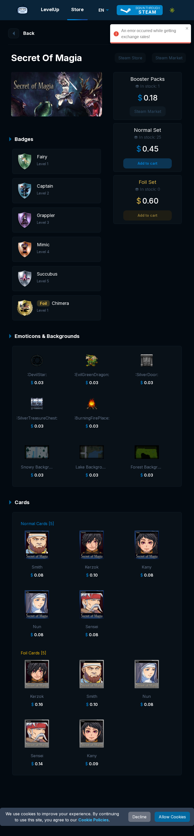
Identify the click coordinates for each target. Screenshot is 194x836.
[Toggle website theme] (172, 10)
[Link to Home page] (22, 10)
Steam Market (168, 57)
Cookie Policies (93, 819)
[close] (187, 28)
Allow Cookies (172, 816)
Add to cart (147, 163)
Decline (139, 816)
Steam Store (130, 57)
